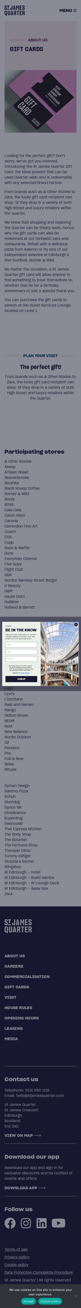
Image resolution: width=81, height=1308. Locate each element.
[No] (75, 1296)
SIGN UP (21, 679)
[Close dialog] (76, 625)
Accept (28, 1301)
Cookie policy (50, 1301)
